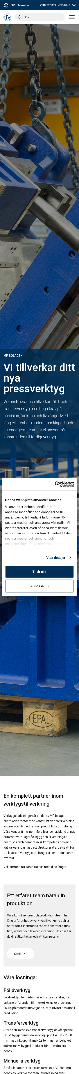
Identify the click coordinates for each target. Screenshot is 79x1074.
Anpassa (37, 586)
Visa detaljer (55, 557)
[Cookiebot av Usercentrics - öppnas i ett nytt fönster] (56, 484)
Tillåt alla (39, 571)
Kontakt (20, 953)
